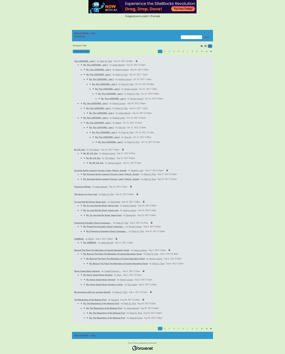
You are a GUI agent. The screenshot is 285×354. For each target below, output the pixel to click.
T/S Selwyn (94, 150)
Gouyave (115, 300)
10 (202, 51)
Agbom (118, 123)
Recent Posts (79, 36)
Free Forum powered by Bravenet (142, 343)
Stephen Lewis (118, 118)
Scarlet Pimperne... (112, 271)
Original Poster (136, 318)
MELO (91, 239)
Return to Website (81, 33)
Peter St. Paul (106, 61)
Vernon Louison (122, 70)
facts (119, 275)
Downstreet (115, 202)
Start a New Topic (81, 51)
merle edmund (118, 65)
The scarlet (132, 284)
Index (93, 33)
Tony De (121, 127)
